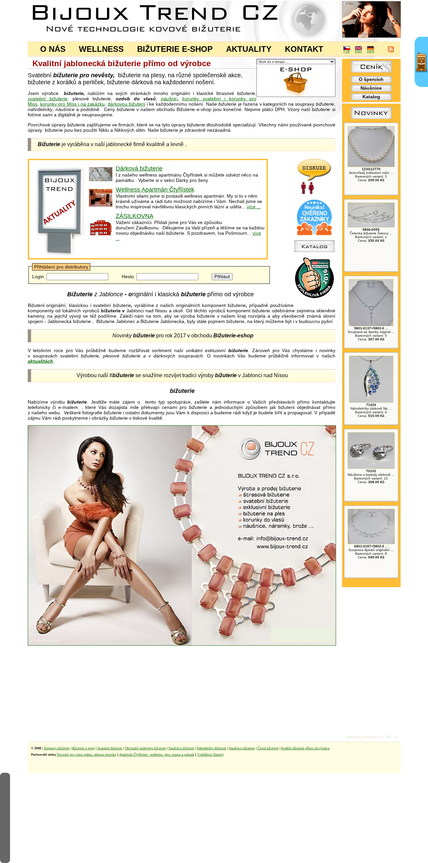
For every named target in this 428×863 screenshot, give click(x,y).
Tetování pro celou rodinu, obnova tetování (86, 754)
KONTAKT (304, 48)
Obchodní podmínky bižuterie (145, 748)
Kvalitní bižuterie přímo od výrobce (305, 748)
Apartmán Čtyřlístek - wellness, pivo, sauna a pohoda (156, 754)
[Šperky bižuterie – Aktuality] (59, 256)
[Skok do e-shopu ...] (296, 95)
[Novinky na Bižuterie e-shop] (371, 119)
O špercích (371, 79)
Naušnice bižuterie (181, 748)
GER (370, 52)
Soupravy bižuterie (57, 748)
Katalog (371, 96)
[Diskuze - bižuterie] (314, 192)
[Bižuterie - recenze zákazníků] (314, 233)
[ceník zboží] (371, 71)
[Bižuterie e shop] (182, 644)
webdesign (353, 737)
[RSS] (391, 51)
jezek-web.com (373, 737)
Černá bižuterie (268, 748)
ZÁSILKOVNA (134, 216)
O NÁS (53, 48)
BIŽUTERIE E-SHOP (175, 48)
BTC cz (392, 737)
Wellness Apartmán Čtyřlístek (155, 189)
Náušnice (371, 88)
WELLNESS (101, 48)
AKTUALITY (249, 48)
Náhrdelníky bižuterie (211, 748)
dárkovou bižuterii (126, 104)
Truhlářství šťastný (210, 754)
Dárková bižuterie (139, 168)
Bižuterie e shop (83, 748)
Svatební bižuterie (109, 748)
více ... (254, 206)
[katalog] (314, 250)
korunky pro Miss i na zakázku (72, 104)
